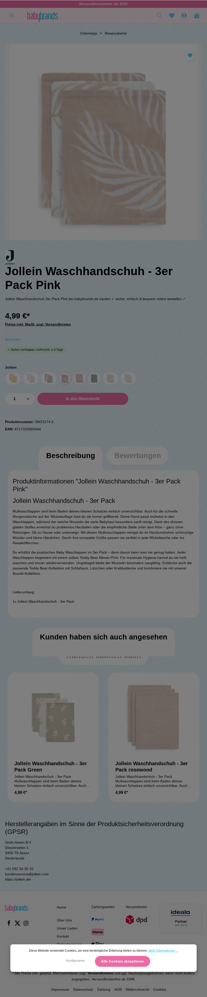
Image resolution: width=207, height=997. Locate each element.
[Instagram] (26, 925)
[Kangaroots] (13, 378)
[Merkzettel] (172, 15)
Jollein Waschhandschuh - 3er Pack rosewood (151, 767)
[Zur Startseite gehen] (42, 15)
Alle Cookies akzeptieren (122, 961)
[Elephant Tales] (128, 378)
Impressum (60, 989)
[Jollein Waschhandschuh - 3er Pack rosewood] (154, 717)
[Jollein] (10, 257)
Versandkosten (100, 973)
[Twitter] (18, 925)
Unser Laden (67, 928)
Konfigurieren (75, 960)
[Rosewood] (79, 378)
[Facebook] (9, 925)
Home (61, 907)
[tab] (71, 460)
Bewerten (12, 339)
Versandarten (136, 907)
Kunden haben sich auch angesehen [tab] (103, 637)
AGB (118, 989)
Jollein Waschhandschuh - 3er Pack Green (50, 767)
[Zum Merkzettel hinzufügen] (190, 55)
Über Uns (64, 920)
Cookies (159, 989)
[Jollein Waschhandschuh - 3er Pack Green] (53, 717)
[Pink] (65, 378)
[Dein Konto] (184, 15)
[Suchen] (159, 15)
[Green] (49, 378)
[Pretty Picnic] (31, 378)
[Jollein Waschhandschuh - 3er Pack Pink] (103, 142)
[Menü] (11, 15)
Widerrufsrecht (137, 989)
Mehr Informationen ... (163, 950)
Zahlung (103, 989)
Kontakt (63, 936)
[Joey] (94, 378)
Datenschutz (83, 989)
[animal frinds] (110, 378)
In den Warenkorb (83, 399)
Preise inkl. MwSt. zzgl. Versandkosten (38, 324)
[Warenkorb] (196, 15)
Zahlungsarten (103, 907)
